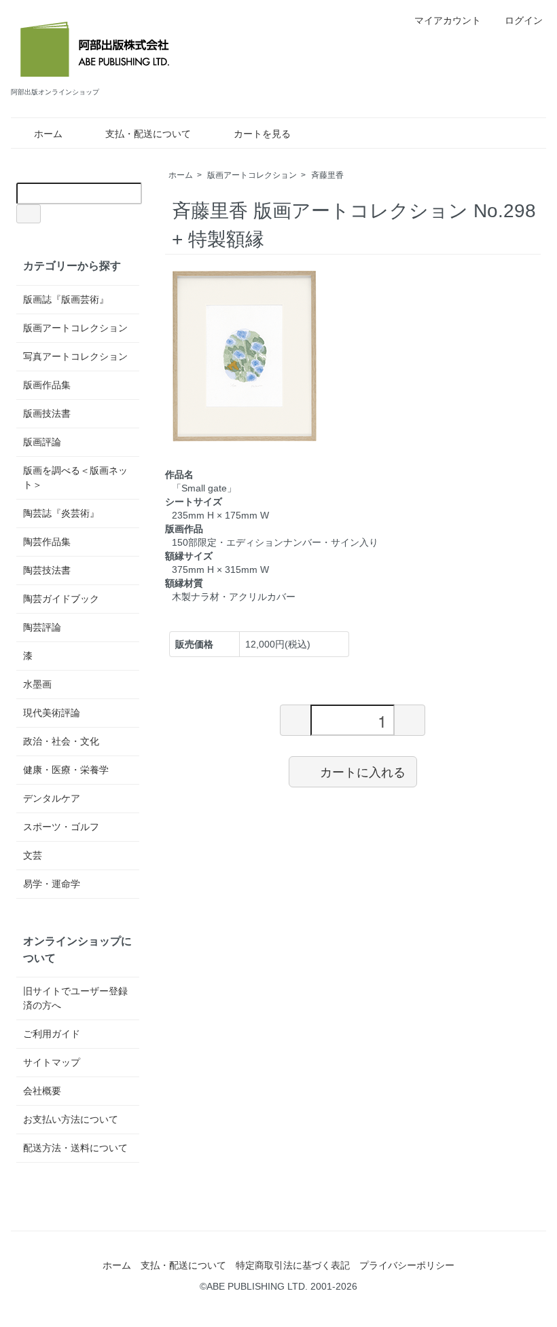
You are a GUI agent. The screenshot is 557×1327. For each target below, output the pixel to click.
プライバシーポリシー (406, 1265)
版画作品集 (47, 384)
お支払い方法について (70, 1119)
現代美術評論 (51, 712)
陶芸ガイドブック (61, 598)
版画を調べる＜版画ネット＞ (75, 477)
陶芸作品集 (47, 541)
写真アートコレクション (75, 356)
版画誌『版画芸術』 (66, 299)
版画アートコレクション (252, 175)
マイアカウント (447, 20)
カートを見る (262, 133)
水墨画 (37, 684)
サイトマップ (51, 1062)
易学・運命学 (51, 883)
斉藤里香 (327, 175)
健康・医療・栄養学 (66, 769)
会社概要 (42, 1090)
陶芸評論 (42, 627)
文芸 (32, 855)
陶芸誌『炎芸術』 (61, 513)
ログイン (524, 20)
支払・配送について (148, 133)
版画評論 (42, 441)
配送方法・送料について (75, 1147)
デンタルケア (51, 798)
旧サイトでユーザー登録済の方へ (75, 998)
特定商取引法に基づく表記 (293, 1265)
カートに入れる (363, 771)
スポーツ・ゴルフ (61, 826)
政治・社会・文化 (61, 741)
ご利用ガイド (51, 1033)
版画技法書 (47, 413)
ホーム (48, 133)
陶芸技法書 (47, 570)
